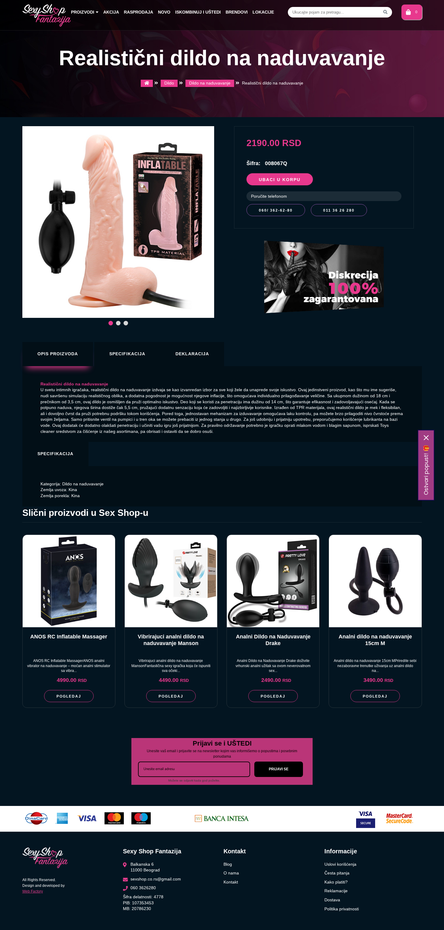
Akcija (111, 12)
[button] (110, 323)
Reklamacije (336, 890)
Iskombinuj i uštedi (198, 12)
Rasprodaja (138, 12)
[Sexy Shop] (147, 83)
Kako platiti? (336, 882)
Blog (228, 864)
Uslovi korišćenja (340, 864)
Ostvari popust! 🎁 (426, 470)
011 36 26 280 (339, 210)
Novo (164, 12)
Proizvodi (82, 12)
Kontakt (231, 882)
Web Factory (32, 891)
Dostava (332, 899)
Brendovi (237, 12)
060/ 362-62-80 (276, 210)
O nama (231, 873)
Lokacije (263, 12)
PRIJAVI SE (278, 769)
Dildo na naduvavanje (209, 83)
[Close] (426, 437)
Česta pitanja (336, 873)
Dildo (169, 83)
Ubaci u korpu (280, 179)
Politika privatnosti (341, 908)
